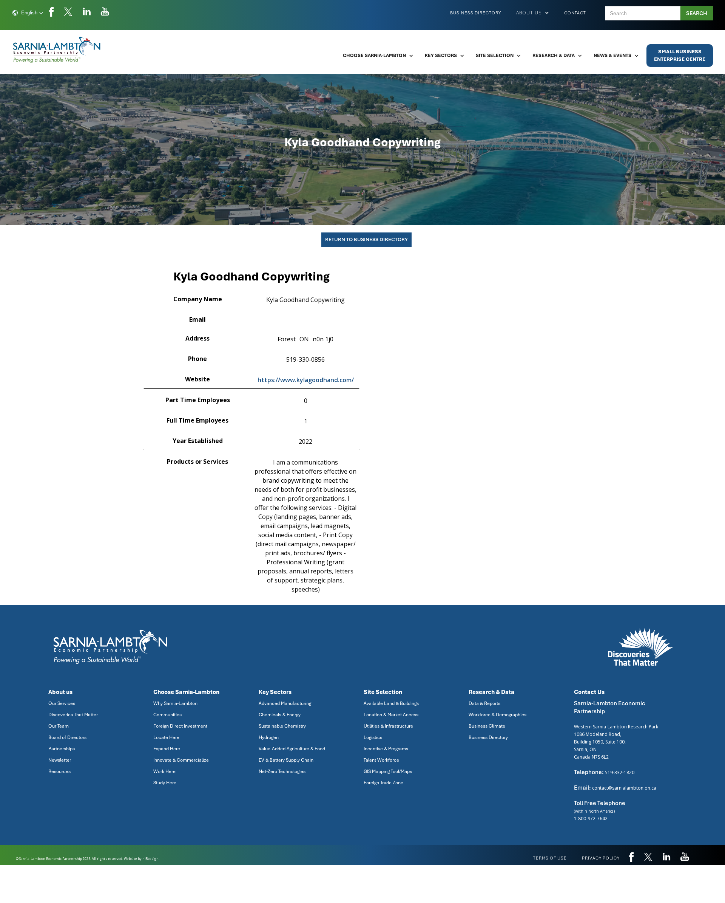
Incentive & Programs (386, 749)
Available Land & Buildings (391, 703)
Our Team (58, 726)
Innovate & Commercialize (181, 760)
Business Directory (475, 12)
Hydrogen (269, 737)
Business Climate (487, 726)
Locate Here (166, 737)
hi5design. (150, 858)
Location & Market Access (391, 715)
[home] (57, 50)
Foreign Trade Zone (383, 783)
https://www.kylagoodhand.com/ (306, 380)
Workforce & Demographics (497, 715)
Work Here (164, 771)
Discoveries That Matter (73, 715)
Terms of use (550, 858)
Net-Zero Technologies (282, 771)
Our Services (61, 703)
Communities (167, 715)
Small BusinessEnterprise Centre (679, 55)
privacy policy (601, 858)
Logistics (373, 737)
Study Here (164, 783)
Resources (59, 771)
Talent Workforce (381, 760)
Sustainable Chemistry (282, 726)
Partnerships (61, 749)
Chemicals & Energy (280, 715)
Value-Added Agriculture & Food (292, 749)
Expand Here (166, 749)
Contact (575, 12)
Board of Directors (67, 737)
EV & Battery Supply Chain (286, 760)
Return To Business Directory (366, 239)
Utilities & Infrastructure (388, 726)
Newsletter (59, 760)
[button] (27, 13)
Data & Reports (484, 703)
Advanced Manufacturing (285, 703)
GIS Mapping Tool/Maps (388, 771)
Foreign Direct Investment (180, 726)
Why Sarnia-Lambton (175, 703)
